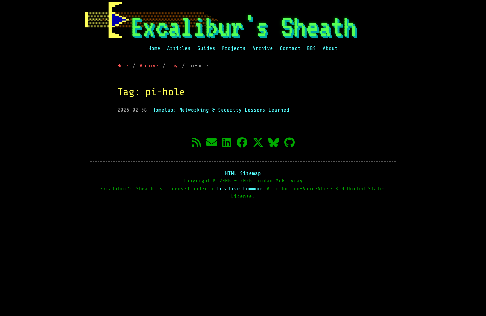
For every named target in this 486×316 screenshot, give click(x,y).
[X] (258, 143)
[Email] (211, 143)
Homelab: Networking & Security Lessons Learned (220, 110)
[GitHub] (289, 143)
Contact (290, 48)
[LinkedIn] (226, 143)
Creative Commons (241, 189)
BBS (311, 48)
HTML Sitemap (243, 173)
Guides (206, 48)
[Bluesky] (273, 143)
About (330, 48)
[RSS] (196, 143)
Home (154, 48)
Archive (262, 48)
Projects (234, 48)
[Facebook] (242, 143)
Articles (179, 48)
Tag (175, 66)
